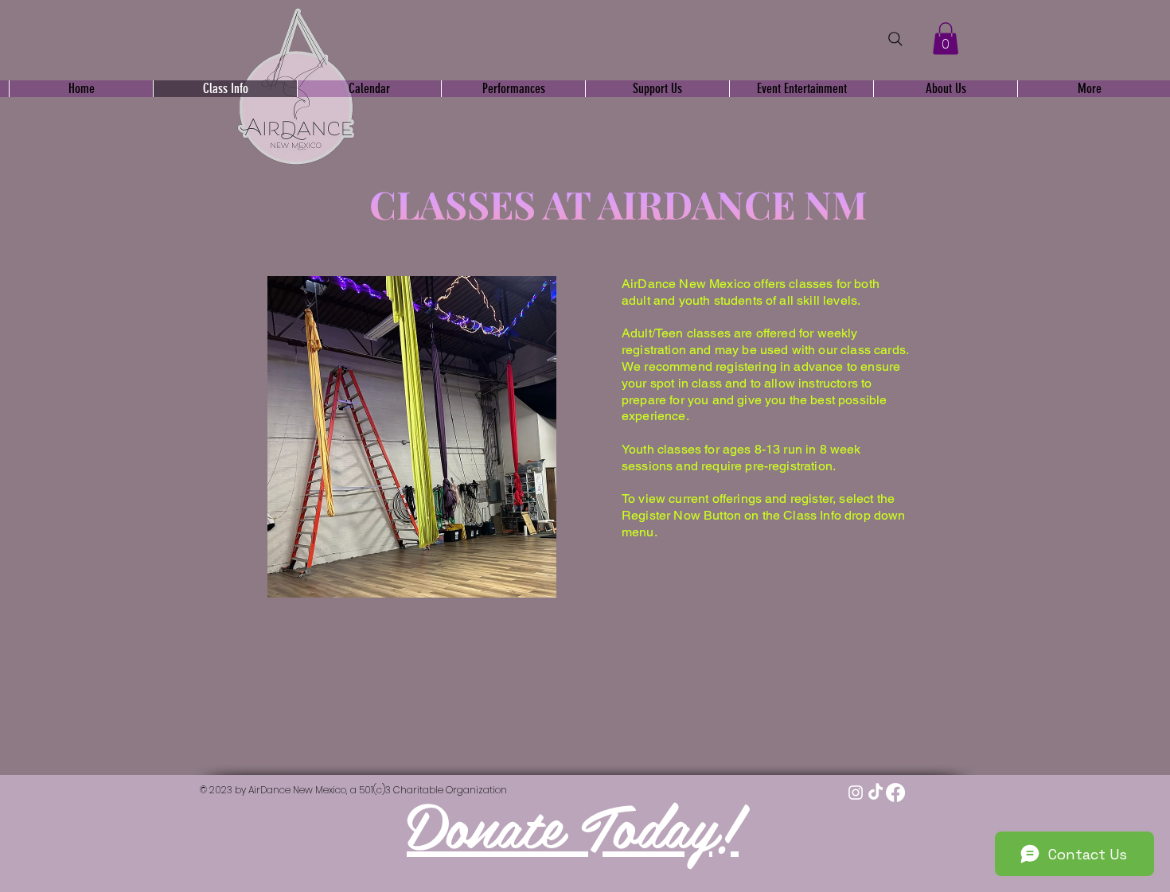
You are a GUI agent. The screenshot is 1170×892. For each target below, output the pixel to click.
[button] (945, 38)
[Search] (895, 39)
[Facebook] (895, 792)
